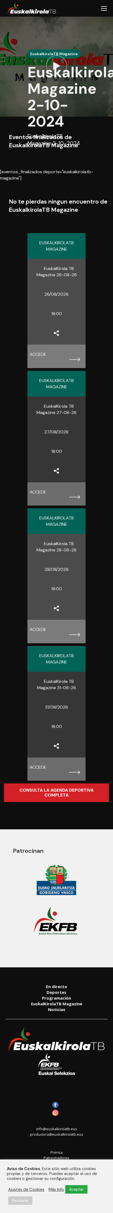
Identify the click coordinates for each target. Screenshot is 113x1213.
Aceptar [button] (76, 1189)
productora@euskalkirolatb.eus (56, 1134)
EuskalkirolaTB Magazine (54, 53)
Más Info (56, 1189)
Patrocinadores (56, 1158)
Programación (56, 998)
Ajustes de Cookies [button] (26, 1189)
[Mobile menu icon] (104, 8)
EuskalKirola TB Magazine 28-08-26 (56, 547)
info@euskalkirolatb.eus (56, 1128)
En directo (56, 986)
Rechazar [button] (20, 1200)
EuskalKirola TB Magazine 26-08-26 (56, 272)
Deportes (56, 992)
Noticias (56, 1009)
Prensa (56, 1152)
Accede (38, 354)
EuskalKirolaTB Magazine (56, 1003)
